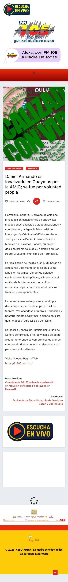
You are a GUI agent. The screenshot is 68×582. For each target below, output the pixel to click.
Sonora (32, 168)
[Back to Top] (55, 572)
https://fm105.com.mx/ (18, 363)
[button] (34, 73)
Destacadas (14, 168)
